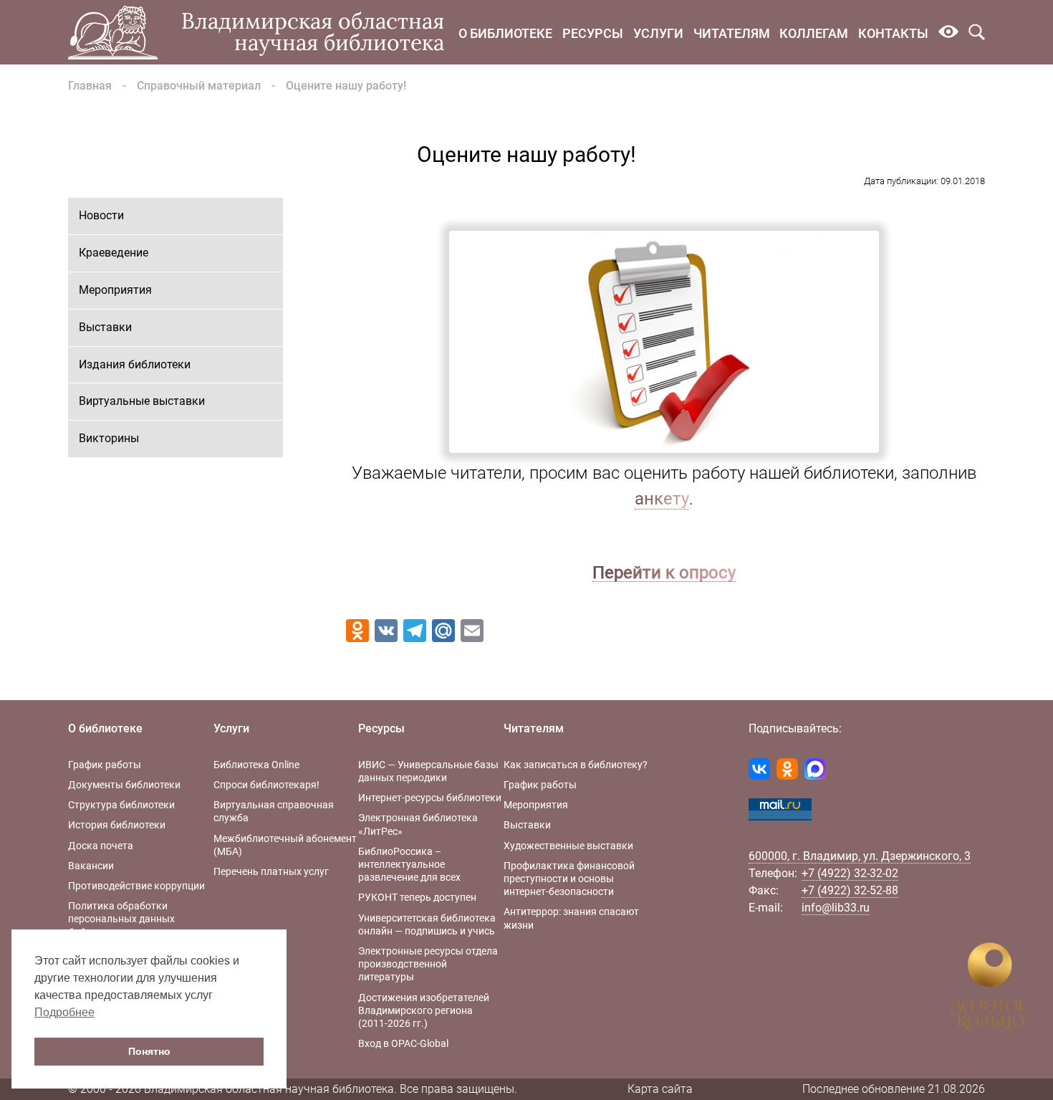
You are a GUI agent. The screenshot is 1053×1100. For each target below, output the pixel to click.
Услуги (658, 33)
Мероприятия (115, 290)
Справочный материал (199, 85)
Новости (101, 215)
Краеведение (113, 252)
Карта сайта (660, 1089)
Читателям (731, 33)
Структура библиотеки (121, 804)
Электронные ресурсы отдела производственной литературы (428, 963)
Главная (90, 85)
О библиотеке (505, 33)
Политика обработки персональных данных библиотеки (121, 918)
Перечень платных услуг (271, 871)
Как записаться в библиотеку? (576, 764)
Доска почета (100, 845)
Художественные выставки (568, 845)
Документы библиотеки (124, 784)
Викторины (109, 438)
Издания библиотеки (135, 364)
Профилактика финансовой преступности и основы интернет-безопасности (569, 878)
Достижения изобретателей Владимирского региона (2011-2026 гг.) (423, 1010)
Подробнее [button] (64, 1012)
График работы (104, 764)
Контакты (893, 33)
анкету (662, 499)
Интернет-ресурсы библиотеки (429, 797)
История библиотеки (116, 825)
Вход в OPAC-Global (403, 1043)
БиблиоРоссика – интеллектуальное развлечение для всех (409, 864)
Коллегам (813, 33)
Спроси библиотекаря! (266, 784)
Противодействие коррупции (136, 885)
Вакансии (91, 865)
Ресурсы (592, 33)
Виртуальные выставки (142, 401)
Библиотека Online (256, 764)
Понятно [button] (149, 1051)
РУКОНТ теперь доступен (417, 897)
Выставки (105, 327)
